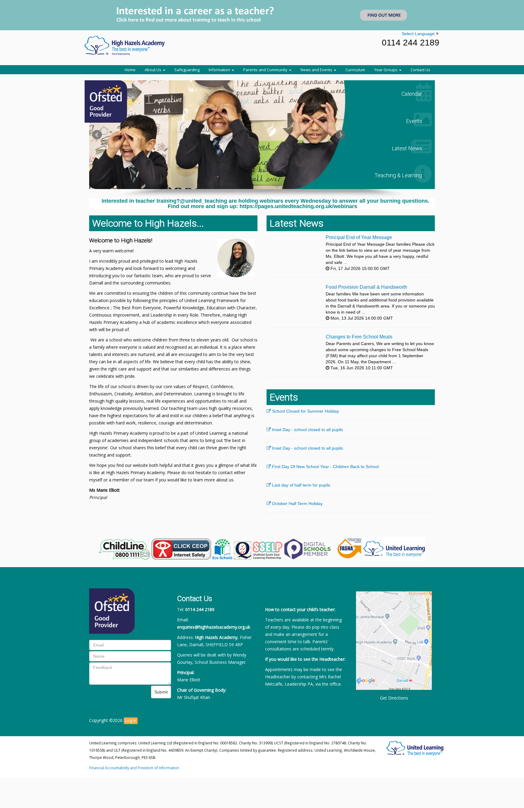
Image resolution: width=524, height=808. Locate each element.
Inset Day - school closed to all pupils (307, 429)
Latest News (409, 148)
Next (340, 135)
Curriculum (355, 69)
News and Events (317, 69)
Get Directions (394, 698)
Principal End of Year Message (359, 237)
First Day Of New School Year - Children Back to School (325, 466)
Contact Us (420, 69)
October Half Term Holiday (297, 503)
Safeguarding (187, 69)
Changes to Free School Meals (359, 336)
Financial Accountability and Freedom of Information (134, 767)
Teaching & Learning (400, 175)
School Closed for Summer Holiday (305, 411)
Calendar (413, 94)
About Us (153, 69)
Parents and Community (265, 69)
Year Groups (386, 69)
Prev (97, 135)
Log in (131, 720)
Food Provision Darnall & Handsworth (366, 287)
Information (220, 69)
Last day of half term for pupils (300, 485)
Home (130, 69)
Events (416, 121)
